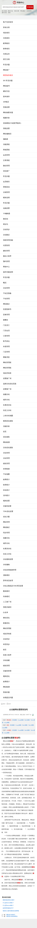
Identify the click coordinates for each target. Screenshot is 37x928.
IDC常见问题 (8, 80)
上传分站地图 (8, 415)
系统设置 (6, 128)
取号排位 (6, 341)
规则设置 (6, 501)
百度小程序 (7, 655)
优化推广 (6, 171)
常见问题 (6, 64)
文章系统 (6, 160)
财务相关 (6, 49)
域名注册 (16, 11)
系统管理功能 (8, 240)
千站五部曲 (7, 293)
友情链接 (6, 469)
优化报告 (6, 437)
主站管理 (6, 288)
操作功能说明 (8, 272)
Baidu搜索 (27, 720)
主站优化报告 (8, 447)
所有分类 (6, 27)
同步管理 (6, 533)
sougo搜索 (6, 722)
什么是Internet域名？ (8, 902)
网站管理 (6, 522)
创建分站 (6, 394)
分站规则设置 (8, 559)
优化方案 (6, 517)
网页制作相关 (8, 75)
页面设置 (6, 107)
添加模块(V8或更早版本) (12, 123)
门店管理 (6, 352)
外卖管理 (6, 346)
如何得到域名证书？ (8, 908)
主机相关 (6, 38)
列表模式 (6, 596)
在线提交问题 (8, 697)
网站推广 (6, 70)
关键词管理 (7, 671)
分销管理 (6, 192)
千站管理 (6, 298)
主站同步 (6, 229)
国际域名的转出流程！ (9, 900)
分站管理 (6, 453)
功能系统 (6, 144)
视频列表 (6, 118)
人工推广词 (7, 602)
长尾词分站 (7, 405)
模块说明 (6, 197)
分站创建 (6, 660)
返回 (4, 704)
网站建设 (22, 11)
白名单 (5, 612)
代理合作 (6, 54)
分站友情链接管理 (9, 570)
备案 (9, 12)
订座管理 (6, 336)
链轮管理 (6, 463)
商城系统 (6, 150)
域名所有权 (7, 373)
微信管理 (6, 166)
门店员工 (6, 325)
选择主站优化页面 (9, 384)
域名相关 (6, 33)
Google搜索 (21, 720)
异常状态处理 (8, 580)
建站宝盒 (10, 11)
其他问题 (6, 692)
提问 (9, 704)
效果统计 (6, 479)
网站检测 (6, 442)
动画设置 (6, 208)
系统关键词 (7, 607)
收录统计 (6, 485)
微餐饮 (5, 320)
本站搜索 (14, 720)
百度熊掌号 (7, 309)
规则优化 (6, 676)
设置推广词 (7, 378)
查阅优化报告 (8, 421)
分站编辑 (6, 564)
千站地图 (6, 474)
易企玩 (5, 224)
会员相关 (6, 181)
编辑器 (5, 139)
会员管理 (6, 155)
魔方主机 (4, 12)
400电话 (6, 102)
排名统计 (6, 490)
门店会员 (6, 330)
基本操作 (6, 96)
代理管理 (6, 245)
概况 (4, 283)
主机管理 (29, 11)
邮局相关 (6, 43)
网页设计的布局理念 (12, 916)
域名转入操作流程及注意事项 (11, 911)
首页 (4, 431)
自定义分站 (7, 410)
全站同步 (6, 639)
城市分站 (6, 400)
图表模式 (6, 591)
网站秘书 (6, 86)
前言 (4, 650)
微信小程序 (7, 256)
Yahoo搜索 (31, 725)
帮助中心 (6, 267)
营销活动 (6, 187)
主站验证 (6, 235)
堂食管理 (6, 314)
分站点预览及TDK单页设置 (13, 586)
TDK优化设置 (8, 511)
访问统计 (6, 495)
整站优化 (6, 618)
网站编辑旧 (7, 134)
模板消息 (6, 357)
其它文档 (6, 59)
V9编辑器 (6, 213)
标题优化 (6, 623)
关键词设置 (7, 506)
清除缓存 (6, 575)
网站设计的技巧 (10, 914)
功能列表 (6, 426)
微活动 (5, 219)
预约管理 (6, 261)
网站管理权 (7, 362)
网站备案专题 (8, 112)
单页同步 (6, 644)
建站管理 (6, 251)
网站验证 (6, 304)
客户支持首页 (8, 22)
